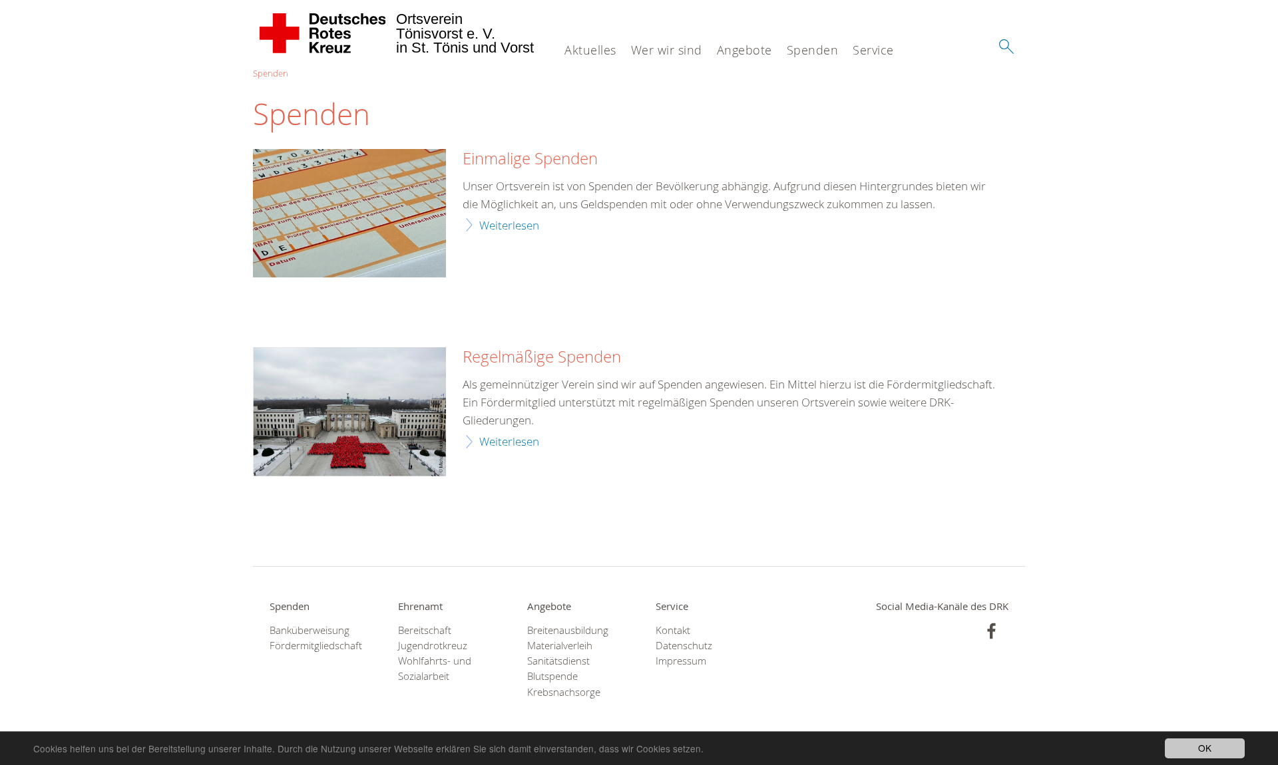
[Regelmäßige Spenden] (349, 411)
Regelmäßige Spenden (542, 357)
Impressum (681, 661)
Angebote (744, 50)
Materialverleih (559, 645)
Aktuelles (590, 50)
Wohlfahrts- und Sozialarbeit (434, 669)
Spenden (813, 50)
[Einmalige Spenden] (349, 213)
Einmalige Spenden (530, 159)
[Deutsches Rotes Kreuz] (323, 33)
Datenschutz (684, 645)
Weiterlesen (509, 225)
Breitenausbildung (567, 630)
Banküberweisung (309, 630)
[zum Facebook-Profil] (991, 631)
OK (1204, 747)
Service (873, 50)
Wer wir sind (666, 50)
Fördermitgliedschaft (316, 645)
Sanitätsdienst (558, 661)
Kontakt (673, 630)
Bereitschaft (424, 630)
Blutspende (552, 676)
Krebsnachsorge (563, 692)
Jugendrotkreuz (432, 645)
